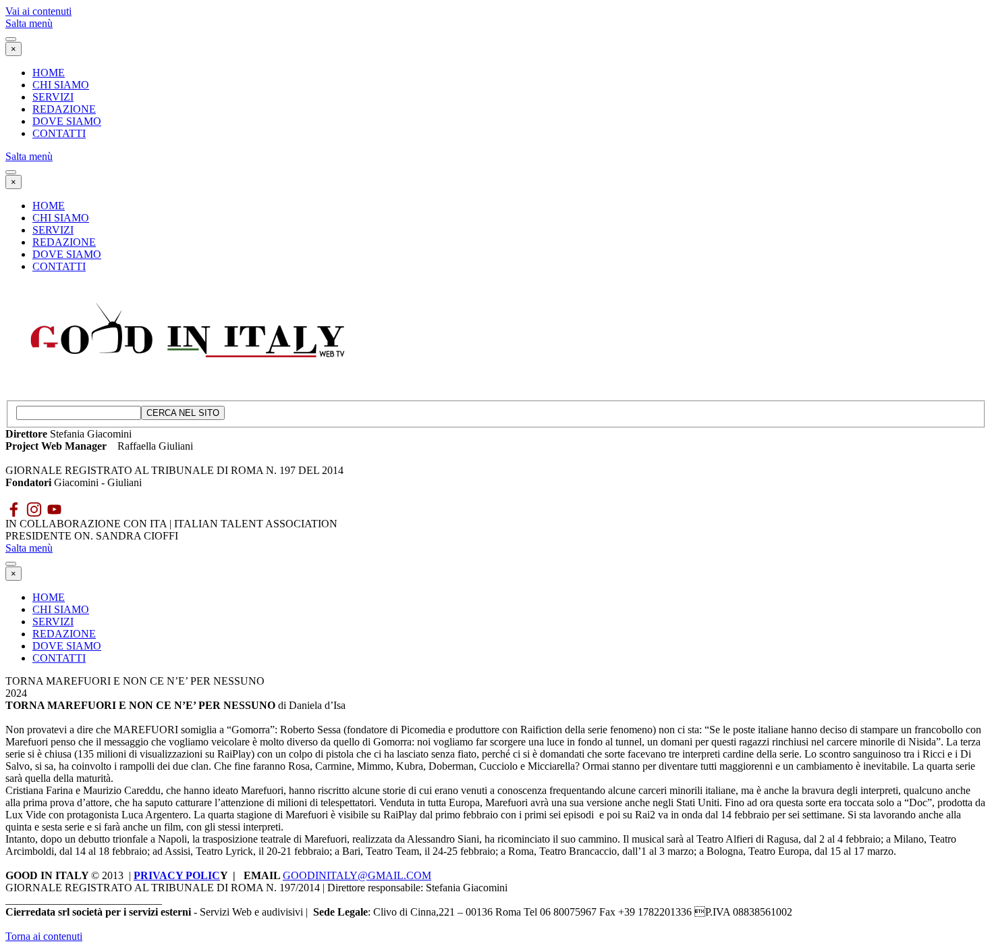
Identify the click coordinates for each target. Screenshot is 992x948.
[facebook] (13, 509)
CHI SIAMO (60, 84)
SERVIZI (53, 97)
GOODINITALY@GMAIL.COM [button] (357, 875)
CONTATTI (59, 133)
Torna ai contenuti (43, 936)
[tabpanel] (496, 452)
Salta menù (29, 23)
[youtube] (54, 509)
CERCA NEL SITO (182, 413)
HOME (48, 72)
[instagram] (34, 509)
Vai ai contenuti (38, 11)
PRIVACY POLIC (177, 875)
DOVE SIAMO (66, 121)
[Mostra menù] (10, 39)
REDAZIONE (64, 109)
